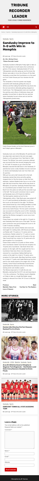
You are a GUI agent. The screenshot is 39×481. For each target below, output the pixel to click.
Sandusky (6, 39)
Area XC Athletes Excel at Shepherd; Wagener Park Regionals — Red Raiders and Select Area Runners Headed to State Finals (19, 368)
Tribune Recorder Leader (19, 11)
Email (7, 456)
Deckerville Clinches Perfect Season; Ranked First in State (17, 328)
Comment (8, 430)
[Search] (36, 27)
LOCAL (12, 362)
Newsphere (15, 479)
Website (7, 462)
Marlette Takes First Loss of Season (9, 287)
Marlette (17, 362)
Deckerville (6, 324)
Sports (11, 39)
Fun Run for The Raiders (28, 286)
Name (7, 451)
